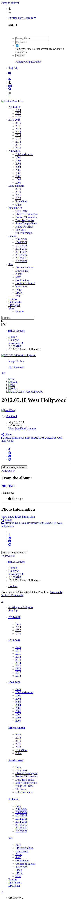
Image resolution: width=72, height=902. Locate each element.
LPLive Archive (24, 267)
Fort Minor (21, 201)
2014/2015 (21, 251)
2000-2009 (14, 151)
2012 (18, 129)
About (18, 273)
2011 (18, 125)
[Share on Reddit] (9, 452)
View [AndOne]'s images (22, 428)
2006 (18, 173)
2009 (18, 182)
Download (18, 367)
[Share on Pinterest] (9, 459)
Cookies (12, 586)
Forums (12, 298)
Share (8, 434)
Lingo (18, 289)
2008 (18, 179)
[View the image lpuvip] (13, 382)
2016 (18, 141)
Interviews (21, 286)
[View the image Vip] (11, 379)
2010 (18, 122)
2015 (18, 138)
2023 (18, 198)
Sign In (20, 55)
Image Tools (15, 361)
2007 (18, 176)
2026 (18, 116)
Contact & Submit (25, 283)
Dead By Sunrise (24, 220)
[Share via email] (9, 456)
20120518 (8, 486)
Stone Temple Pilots (26, 223)
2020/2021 (21, 261)
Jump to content (10, 2)
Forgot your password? (28, 61)
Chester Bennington (26, 214)
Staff (18, 276)
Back (18, 624)
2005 (18, 169)
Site (10, 264)
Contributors (22, 280)
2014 (18, 135)
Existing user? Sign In (21, 17)
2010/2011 (21, 245)
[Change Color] (9, 12)
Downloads (21, 270)
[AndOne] (11, 416)
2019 (18, 192)
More (11, 308)
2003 (18, 163)
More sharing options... (14, 467)
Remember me (23, 48)
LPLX (19, 292)
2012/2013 (21, 248)
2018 (18, 147)
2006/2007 (21, 239)
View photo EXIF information (18, 516)
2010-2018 (14, 119)
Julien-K (13, 236)
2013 (18, 132)
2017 (18, 144)
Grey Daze (21, 210)
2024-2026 (14, 107)
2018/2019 (21, 258)
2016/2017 (21, 254)
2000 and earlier (24, 154)
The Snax (20, 229)
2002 (18, 160)
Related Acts (15, 207)
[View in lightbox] (18, 355)
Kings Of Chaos (24, 226)
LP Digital (14, 305)
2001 (18, 157)
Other (18, 204)
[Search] (3, 324)
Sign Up (13, 67)
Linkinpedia (15, 302)
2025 (18, 113)
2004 (18, 166)
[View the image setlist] (12, 388)
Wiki (18, 295)
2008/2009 (21, 242)
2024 (18, 110)
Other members (23, 232)
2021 (18, 195)
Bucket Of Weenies (26, 217)
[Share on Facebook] (9, 449)
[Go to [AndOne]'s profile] (8, 410)
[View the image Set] (11, 385)
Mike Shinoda (16, 185)
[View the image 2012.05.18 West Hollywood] (25, 391)
